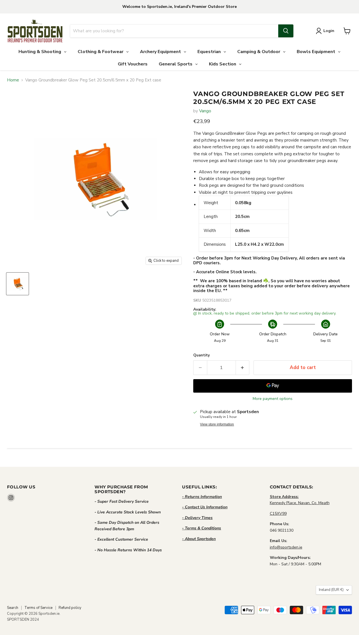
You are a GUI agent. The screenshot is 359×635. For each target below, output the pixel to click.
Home (13, 80)
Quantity (201, 355)
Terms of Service (38, 607)
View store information (217, 424)
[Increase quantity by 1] (243, 367)
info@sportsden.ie (286, 547)
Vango (205, 111)
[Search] (285, 30)
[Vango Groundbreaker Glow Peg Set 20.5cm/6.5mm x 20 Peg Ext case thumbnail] (17, 284)
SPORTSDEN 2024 (23, 619)
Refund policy (70, 607)
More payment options (273, 399)
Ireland (331, 589)
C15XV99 (278, 513)
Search (12, 607)
